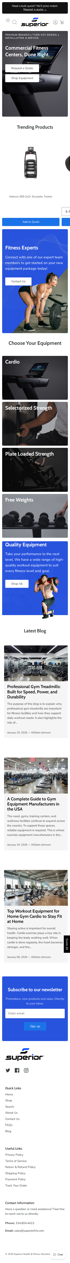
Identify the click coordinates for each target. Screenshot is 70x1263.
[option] (35, 74)
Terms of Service (16, 1161)
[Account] (53, 22)
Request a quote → (35, 9)
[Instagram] (26, 1070)
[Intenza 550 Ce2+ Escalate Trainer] (31, 162)
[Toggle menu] (8, 22)
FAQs (8, 1125)
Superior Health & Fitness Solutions (32, 1254)
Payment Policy (15, 1179)
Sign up (35, 1026)
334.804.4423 (25, 1223)
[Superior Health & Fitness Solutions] (35, 22)
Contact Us (12, 1119)
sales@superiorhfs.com (29, 1231)
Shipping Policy (15, 1173)
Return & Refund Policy (20, 1167)
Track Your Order (16, 1185)
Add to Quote (31, 222)
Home (9, 1094)
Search (9, 1107)
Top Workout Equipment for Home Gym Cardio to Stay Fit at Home (34, 916)
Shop (8, 1100)
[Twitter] (7, 1070)
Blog (8, 1131)
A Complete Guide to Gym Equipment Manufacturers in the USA (33, 804)
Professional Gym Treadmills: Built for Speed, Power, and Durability (33, 692)
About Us (11, 1113)
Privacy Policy (14, 1155)
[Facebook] (17, 1070)
